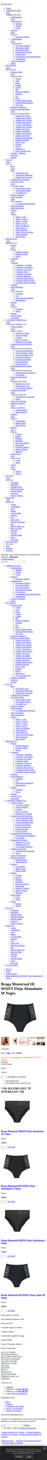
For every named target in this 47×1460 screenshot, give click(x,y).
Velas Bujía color (21, 173)
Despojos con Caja (22, 384)
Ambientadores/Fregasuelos (21, 366)
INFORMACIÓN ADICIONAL (18, 1083)
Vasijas (13, 465)
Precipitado (19, 445)
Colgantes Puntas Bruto (24, 278)
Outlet (8, 972)
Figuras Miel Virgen (23, 188)
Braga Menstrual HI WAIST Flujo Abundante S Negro (18, 1187)
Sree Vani (19, 105)
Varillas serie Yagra (22, 136)
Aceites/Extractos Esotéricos (21, 344)
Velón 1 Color (20, 217)
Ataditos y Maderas (18, 153)
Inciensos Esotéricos (18, 107)
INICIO (9, 969)
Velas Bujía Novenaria (24, 177)
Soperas (18, 471)
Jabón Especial (21, 412)
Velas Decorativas (17, 208)
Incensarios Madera (22, 46)
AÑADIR (11, 1147)
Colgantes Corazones (23, 274)
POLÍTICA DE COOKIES (12, 1443)
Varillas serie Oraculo (23, 133)
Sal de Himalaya (17, 287)
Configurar (19, 1456)
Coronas (18, 434)
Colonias (18, 338)
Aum (17, 81)
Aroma (18, 79)
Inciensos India (16, 72)
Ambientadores (16, 17)
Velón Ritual (20, 237)
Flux (12, 518)
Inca (12, 524)
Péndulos (18, 439)
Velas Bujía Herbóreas (23, 175)
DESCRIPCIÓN (12, 1081)
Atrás (8, 13)
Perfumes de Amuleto (23, 342)
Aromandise (15, 507)
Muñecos (18, 452)
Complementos (16, 39)
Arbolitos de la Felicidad (24, 397)
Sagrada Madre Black (23, 101)
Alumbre (14, 285)
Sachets (18, 26)
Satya (17, 98)
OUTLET (9, 476)
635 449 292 (23, 1391)
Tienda (8, 8)
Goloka (18, 87)
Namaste (18, 94)
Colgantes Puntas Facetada (25, 283)
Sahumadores (20, 59)
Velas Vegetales (16, 197)
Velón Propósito (21, 234)
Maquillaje (15, 485)
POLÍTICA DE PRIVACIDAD (28, 1441)
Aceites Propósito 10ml (24, 355)
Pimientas (19, 441)
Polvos (18, 147)
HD (16, 90)
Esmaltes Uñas (16, 487)
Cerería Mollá (16, 513)
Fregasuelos (19, 375)
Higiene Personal (17, 489)
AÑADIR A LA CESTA (16, 1077)
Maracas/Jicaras (21, 449)
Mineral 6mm (20, 423)
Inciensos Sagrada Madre (20, 109)
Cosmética (15, 482)
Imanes (18, 436)
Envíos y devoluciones (14, 1408)
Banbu (13, 511)
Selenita (14, 302)
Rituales (14, 428)
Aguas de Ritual (21, 335)
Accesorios (15, 318)
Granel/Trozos (16, 316)
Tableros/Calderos (22, 447)
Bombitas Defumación (24, 138)
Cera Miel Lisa (21, 193)
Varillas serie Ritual (22, 131)
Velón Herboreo (21, 230)
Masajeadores (20, 300)
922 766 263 (23, 1389)
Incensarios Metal (22, 48)
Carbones (14, 155)
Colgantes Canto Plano (24, 267)
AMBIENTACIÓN (13, 11)
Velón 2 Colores (21, 219)
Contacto (9, 550)
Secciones (9, 544)
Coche (17, 28)
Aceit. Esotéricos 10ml (24, 353)
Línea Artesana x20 (22, 151)
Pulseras (14, 414)
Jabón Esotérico (21, 410)
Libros (17, 460)
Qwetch (14, 533)
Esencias (14, 30)
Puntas (17, 256)
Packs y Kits (20, 142)
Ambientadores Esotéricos (25, 373)
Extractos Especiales (23, 360)
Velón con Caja (21, 223)
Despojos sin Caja (22, 386)
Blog (8, 546)
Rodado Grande (21, 254)
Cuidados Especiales (18, 390)
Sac (16, 96)
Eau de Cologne (21, 340)
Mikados (18, 24)
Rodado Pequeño (22, 252)
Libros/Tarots (16, 454)
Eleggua (14, 515)
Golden (18, 85)
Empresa (9, 548)
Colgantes (14, 259)
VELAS (9, 160)
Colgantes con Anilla (23, 270)
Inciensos (14, 493)
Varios (13, 63)
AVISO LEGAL (7, 1441)
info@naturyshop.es (19, 1394)
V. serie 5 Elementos (23, 125)
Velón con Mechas (22, 226)
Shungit (14, 313)
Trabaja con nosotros (14, 1411)
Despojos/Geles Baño (19, 377)
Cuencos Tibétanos (18, 61)
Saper (13, 537)
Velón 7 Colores (21, 221)
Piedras (13, 245)
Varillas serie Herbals (23, 122)
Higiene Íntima (16, 491)
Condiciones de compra (15, 1406)
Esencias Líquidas (22, 37)
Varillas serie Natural (23, 118)
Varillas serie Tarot (22, 129)
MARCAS (10, 498)
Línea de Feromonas (18, 401)
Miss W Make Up (17, 526)
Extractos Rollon (21, 362)
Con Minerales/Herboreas (25, 204)
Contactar (9, 1387)
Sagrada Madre (16, 535)
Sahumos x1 (20, 149)
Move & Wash (16, 529)
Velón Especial (21, 228)
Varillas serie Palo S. (23, 116)
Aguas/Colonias (17, 327)
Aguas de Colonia (22, 333)
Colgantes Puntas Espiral (24, 280)
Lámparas (19, 294)
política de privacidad (28, 1428)
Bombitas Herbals (22, 140)
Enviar (27, 1425)
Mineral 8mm (20, 425)
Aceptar (29, 1456)
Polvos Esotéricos (22, 443)
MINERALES (11, 239)
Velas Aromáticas (17, 206)
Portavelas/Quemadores (24, 298)
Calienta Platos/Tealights (20, 180)
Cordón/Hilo (20, 421)
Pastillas (18, 144)
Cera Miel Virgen (17, 182)
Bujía (13, 166)
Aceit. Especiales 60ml (24, 351)
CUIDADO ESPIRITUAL (16, 320)
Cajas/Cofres (20, 54)
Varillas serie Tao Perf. (24, 127)
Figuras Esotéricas (17, 195)
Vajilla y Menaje (17, 496)
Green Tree (15, 520)
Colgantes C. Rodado (23, 265)
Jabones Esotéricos (18, 403)
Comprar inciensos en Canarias (13, 1432)
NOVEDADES (12, 542)
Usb (17, 296)
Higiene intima (11, 974)
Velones (14, 210)
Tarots (17, 463)
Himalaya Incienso (18, 522)
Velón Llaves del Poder (24, 232)
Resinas (14, 158)
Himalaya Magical (22, 92)
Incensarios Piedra (22, 50)
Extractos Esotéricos (23, 357)
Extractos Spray (21, 364)
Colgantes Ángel (21, 272)
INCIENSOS (11, 65)
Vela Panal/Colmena (23, 190)
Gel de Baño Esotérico (24, 388)
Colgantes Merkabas (23, 276)
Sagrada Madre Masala (24, 103)
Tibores (18, 474)
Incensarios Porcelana (23, 52)
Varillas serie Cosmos (23, 120)
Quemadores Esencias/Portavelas (27, 57)
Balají (17, 83)
